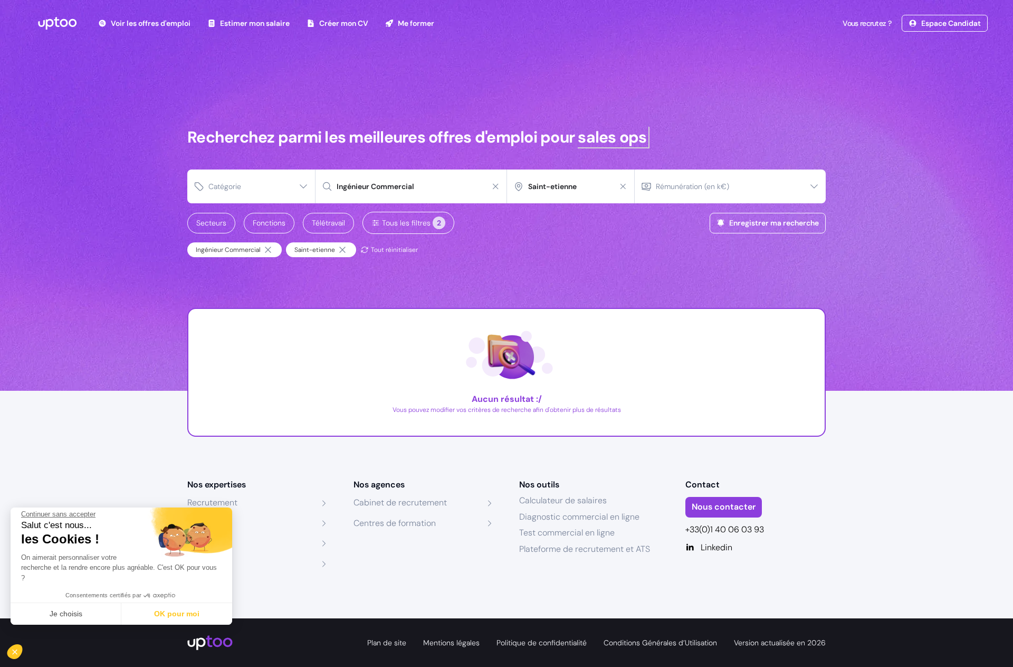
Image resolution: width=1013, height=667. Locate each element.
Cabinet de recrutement (400, 502)
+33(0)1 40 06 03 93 (724, 529)
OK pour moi (176, 613)
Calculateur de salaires (563, 500)
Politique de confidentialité (541, 642)
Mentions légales (451, 642)
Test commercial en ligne (567, 532)
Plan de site (386, 642)
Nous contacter (724, 506)
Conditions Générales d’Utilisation (660, 642)
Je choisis (66, 613)
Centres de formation (394, 523)
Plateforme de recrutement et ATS (584, 549)
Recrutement (212, 502)
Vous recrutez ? (867, 23)
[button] (22, 649)
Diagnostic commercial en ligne (579, 516)
